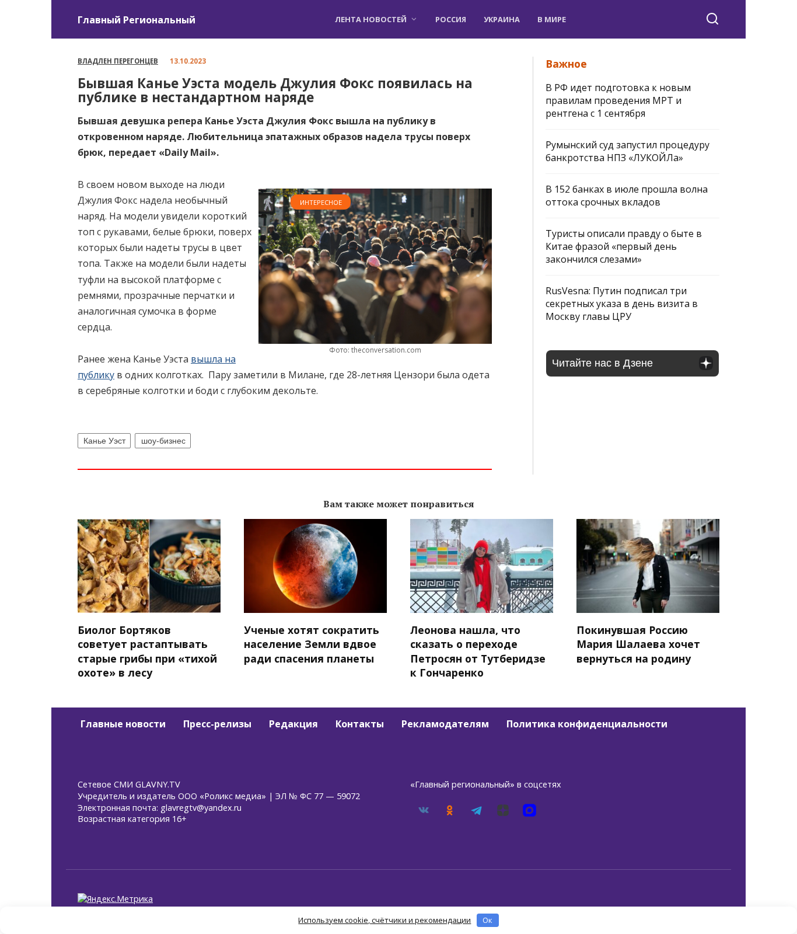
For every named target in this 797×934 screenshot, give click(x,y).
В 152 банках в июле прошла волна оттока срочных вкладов (627, 195)
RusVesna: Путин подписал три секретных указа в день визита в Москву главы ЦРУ (622, 303)
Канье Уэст (104, 440)
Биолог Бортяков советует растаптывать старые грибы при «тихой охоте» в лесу (147, 650)
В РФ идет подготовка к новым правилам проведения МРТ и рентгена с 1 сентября (618, 100)
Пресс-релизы (217, 723)
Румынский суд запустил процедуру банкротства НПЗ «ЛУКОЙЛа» (627, 151)
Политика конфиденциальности (586, 723)
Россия (450, 19)
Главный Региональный (136, 19)
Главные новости (123, 723)
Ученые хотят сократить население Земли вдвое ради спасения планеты (311, 643)
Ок (487, 920)
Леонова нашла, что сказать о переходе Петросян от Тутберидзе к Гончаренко (478, 650)
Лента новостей (371, 19)
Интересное (321, 202)
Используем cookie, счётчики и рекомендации (384, 920)
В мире (551, 19)
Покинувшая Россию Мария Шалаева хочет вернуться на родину (638, 643)
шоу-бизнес (163, 440)
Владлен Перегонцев (118, 61)
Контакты (359, 723)
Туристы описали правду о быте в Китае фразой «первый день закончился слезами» (624, 246)
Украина (502, 19)
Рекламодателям (445, 723)
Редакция (293, 723)
